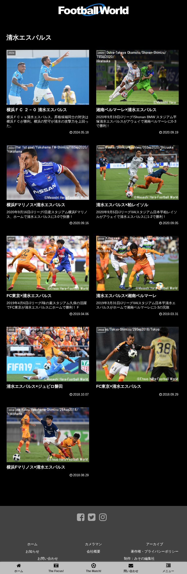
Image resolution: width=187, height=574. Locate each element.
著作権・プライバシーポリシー (154, 551)
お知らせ (32, 551)
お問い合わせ (47, 558)
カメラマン (93, 544)
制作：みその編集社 (139, 558)
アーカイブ (154, 544)
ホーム (32, 544)
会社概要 (93, 551)
